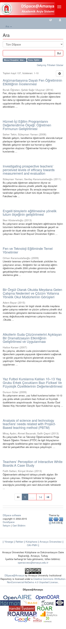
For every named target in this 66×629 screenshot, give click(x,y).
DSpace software (12, 515)
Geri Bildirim (18, 525)
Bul (59, 53)
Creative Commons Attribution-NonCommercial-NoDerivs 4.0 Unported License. (36, 580)
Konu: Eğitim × (34, 60)
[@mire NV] (56, 520)
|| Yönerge (8, 541)
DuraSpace (8, 522)
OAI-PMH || (33, 545)
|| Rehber (18, 541)
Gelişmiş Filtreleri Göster (50, 65)
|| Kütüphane (30, 541)
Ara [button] (8, 26)
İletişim (6, 525)
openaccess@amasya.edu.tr (33, 562)
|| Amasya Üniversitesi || (50, 541)
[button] (50, 20)
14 (40, 497)
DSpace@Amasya (15, 575)
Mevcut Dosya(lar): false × (14, 60)
